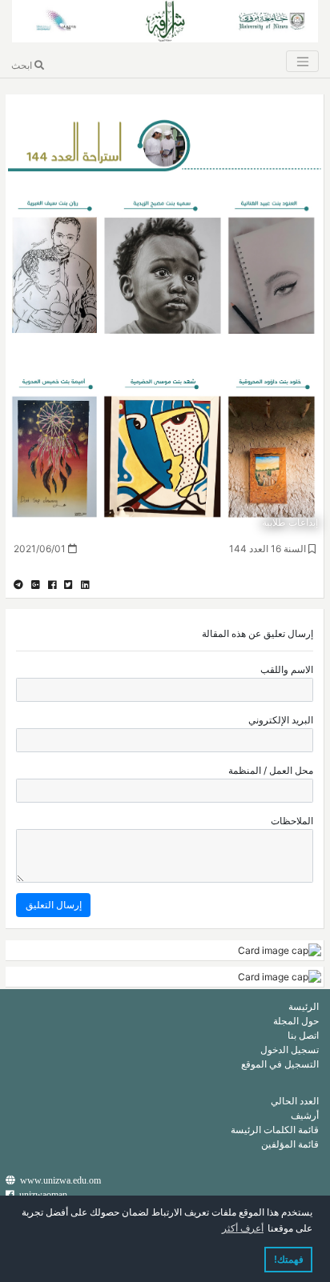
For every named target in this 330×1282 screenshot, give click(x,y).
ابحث (22, 65)
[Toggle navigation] (302, 61)
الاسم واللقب (286, 669)
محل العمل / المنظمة (270, 770)
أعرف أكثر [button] (243, 1228)
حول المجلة (296, 1021)
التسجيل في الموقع (280, 1064)
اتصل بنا (303, 1035)
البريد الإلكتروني (280, 720)
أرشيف (305, 1115)
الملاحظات (292, 821)
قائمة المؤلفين (290, 1144)
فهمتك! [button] (289, 1259)
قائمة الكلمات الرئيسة (275, 1130)
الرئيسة (303, 1006)
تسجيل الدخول (289, 1050)
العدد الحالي (295, 1101)
